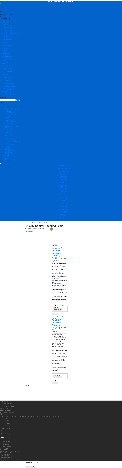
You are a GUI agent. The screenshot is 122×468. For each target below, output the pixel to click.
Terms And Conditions (8, 446)
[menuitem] (62, 165)
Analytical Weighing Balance (11, 60)
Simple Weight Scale (9, 25)
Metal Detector (7, 47)
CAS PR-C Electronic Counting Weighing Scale (59, 254)
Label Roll (6, 41)
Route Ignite (21, 460)
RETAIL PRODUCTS (6, 24)
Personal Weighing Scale (10, 94)
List (32, 231)
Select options (57, 309)
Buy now (55, 245)
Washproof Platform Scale (10, 82)
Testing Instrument (6, 53)
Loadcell (4, 54)
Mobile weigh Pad (8, 77)
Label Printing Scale (9, 32)
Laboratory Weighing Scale (10, 59)
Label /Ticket (7, 35)
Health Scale (5, 92)
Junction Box (5, 62)
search (18, 100)
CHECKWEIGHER (8, 70)
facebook (8, 420)
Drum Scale (7, 66)
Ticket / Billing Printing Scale (11, 33)
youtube (8, 423)
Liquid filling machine (9, 83)
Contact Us (5, 161)
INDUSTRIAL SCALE (6, 63)
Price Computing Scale (9, 30)
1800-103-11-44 (8, 454)
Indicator (6, 51)
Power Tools (5, 44)
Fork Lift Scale (7, 74)
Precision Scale (7, 68)
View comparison (31, 466)
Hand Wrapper (7, 42)
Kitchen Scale (5, 48)
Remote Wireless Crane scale (11, 73)
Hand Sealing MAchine (9, 28)
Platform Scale (8, 131)
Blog (4, 431)
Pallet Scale (7, 85)
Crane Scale (7, 80)
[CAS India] (3, 163)
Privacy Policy (6, 440)
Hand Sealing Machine (10, 121)
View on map (4, 418)
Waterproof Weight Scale (10, 27)
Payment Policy (6, 443)
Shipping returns (6, 441)
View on (27, 231)
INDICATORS (6, 155)
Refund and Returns (7, 444)
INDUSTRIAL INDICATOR (7, 50)
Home (27, 222)
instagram (8, 422)
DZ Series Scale (8, 71)
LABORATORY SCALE (7, 56)
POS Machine (7, 38)
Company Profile (7, 434)
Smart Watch (5, 22)
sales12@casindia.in (8, 457)
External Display (8, 57)
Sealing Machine (8, 39)
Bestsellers (4, 21)
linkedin (8, 425)
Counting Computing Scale (10, 65)
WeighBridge (7, 79)
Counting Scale (7, 88)
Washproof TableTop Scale (10, 86)
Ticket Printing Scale (9, 36)
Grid (30, 231)
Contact (4, 433)
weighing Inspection (6, 45)
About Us (5, 430)
